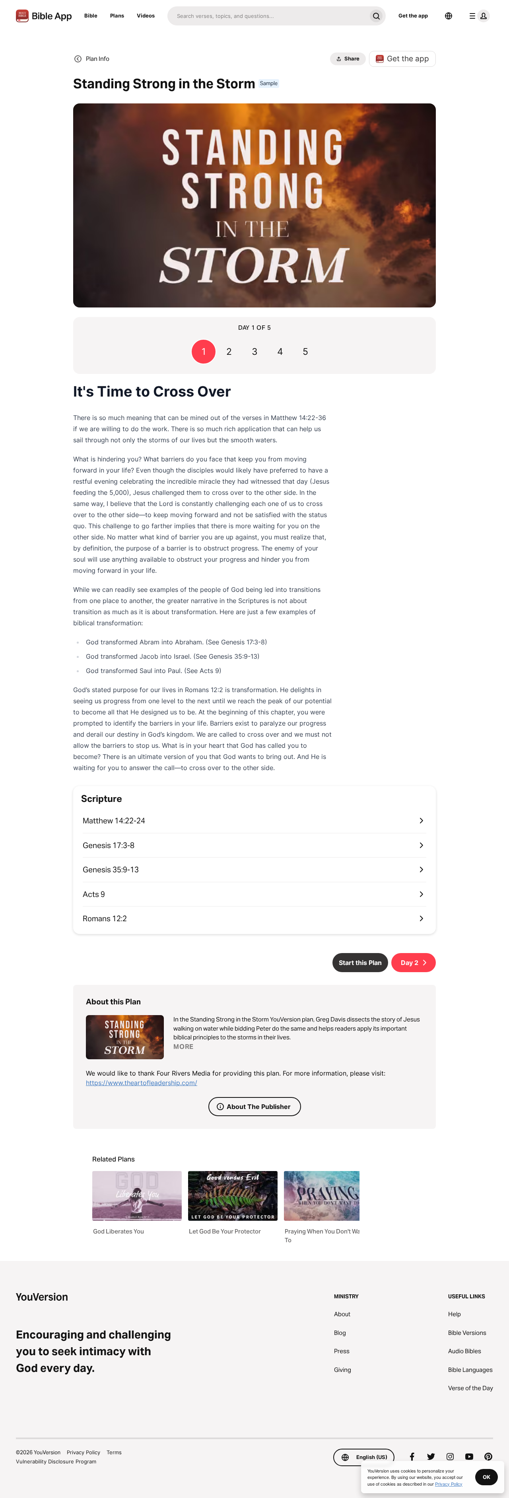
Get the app (413, 15)
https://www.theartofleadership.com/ (141, 1083)
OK (486, 1477)
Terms (114, 1452)
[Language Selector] (449, 16)
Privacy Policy (83, 1452)
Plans (117, 15)
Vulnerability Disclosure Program (56, 1461)
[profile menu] (478, 16)
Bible (90, 15)
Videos (146, 15)
